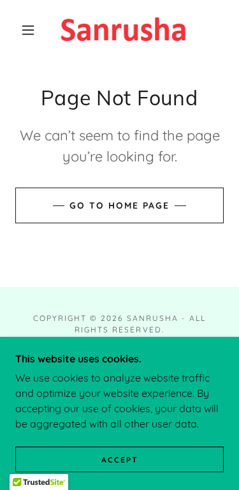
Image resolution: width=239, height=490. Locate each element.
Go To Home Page (119, 205)
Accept (119, 459)
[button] (28, 30)
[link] (122, 30)
